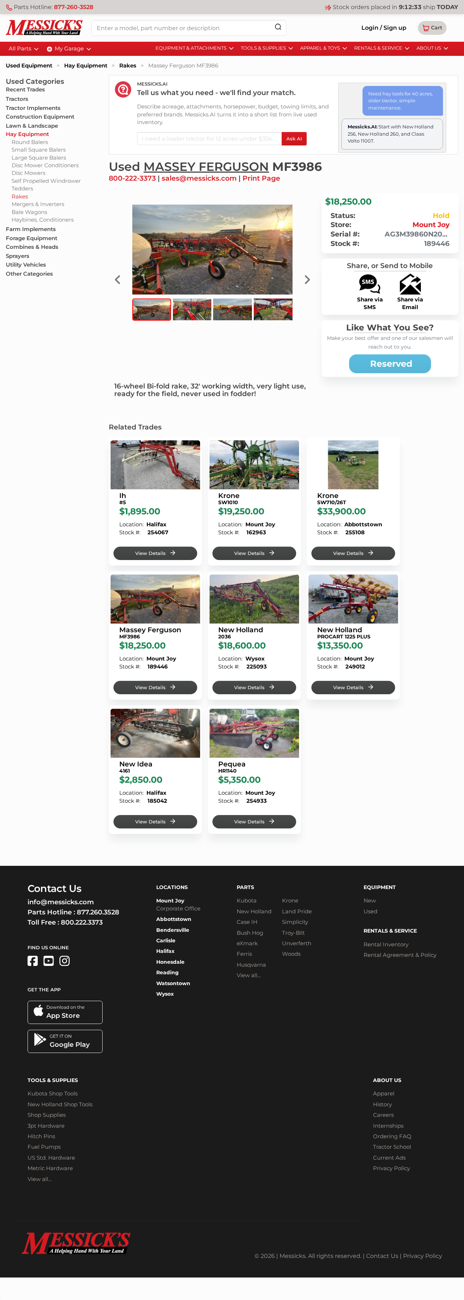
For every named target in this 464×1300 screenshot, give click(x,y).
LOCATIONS (172, 887)
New (370, 900)
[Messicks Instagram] (64, 961)
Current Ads (389, 1157)
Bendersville (172, 930)
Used (370, 911)
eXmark (247, 943)
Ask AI (294, 138)
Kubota (247, 900)
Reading (167, 972)
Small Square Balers (39, 149)
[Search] (278, 26)
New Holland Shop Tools (60, 1104)
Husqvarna (251, 964)
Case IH (247, 921)
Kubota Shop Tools (53, 1093)
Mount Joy (431, 225)
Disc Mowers (28, 172)
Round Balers (30, 142)
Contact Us (382, 1255)
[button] (432, 28)
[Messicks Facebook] (33, 961)
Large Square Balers (39, 157)
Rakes (127, 65)
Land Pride (297, 911)
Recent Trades (25, 89)
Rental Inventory (386, 944)
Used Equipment (29, 65)
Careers (383, 1114)
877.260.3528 (98, 912)
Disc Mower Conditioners (45, 165)
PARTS (245, 887)
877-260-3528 (73, 7)
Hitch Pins (41, 1136)
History (382, 1104)
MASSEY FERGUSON (206, 166)
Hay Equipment (85, 65)
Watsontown (173, 983)
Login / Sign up (383, 27)
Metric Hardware (50, 1168)
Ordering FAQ (392, 1136)
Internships (388, 1125)
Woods (291, 953)
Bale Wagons (29, 212)
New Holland (254, 911)
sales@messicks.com (199, 178)
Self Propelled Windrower (46, 180)
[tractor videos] (49, 961)
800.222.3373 (82, 922)
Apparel (383, 1093)
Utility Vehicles (26, 264)
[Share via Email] (410, 277)
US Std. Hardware (51, 1157)
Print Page (261, 178)
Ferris (244, 953)
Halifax (165, 951)
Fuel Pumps (44, 1146)
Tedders (22, 188)
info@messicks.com (61, 902)
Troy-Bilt (293, 932)
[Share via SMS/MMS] (370, 277)
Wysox (165, 994)
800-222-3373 (132, 178)
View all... (249, 975)
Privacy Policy (391, 1168)
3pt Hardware (46, 1125)
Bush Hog (250, 932)
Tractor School (392, 1146)
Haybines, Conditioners (43, 219)
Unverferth (296, 943)
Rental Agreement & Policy (400, 954)
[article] (155, 501)
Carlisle (165, 940)
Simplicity (295, 921)
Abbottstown (173, 919)
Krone (290, 900)
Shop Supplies (47, 1114)
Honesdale (170, 962)
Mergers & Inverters (38, 204)
